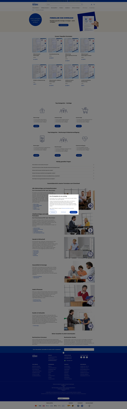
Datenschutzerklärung (66, 208)
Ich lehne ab (53, 212)
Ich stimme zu (73, 212)
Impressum (52, 209)
